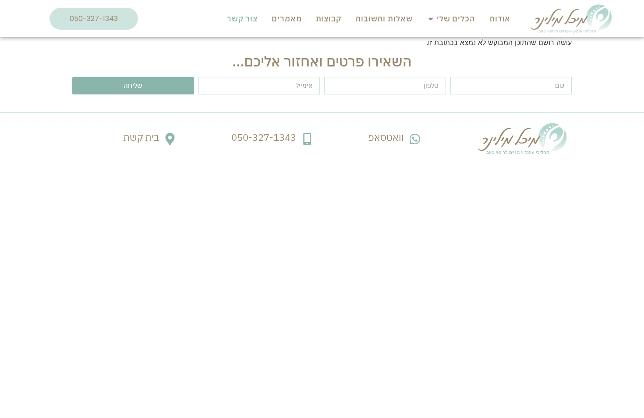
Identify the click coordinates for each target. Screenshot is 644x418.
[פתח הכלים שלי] (431, 18)
